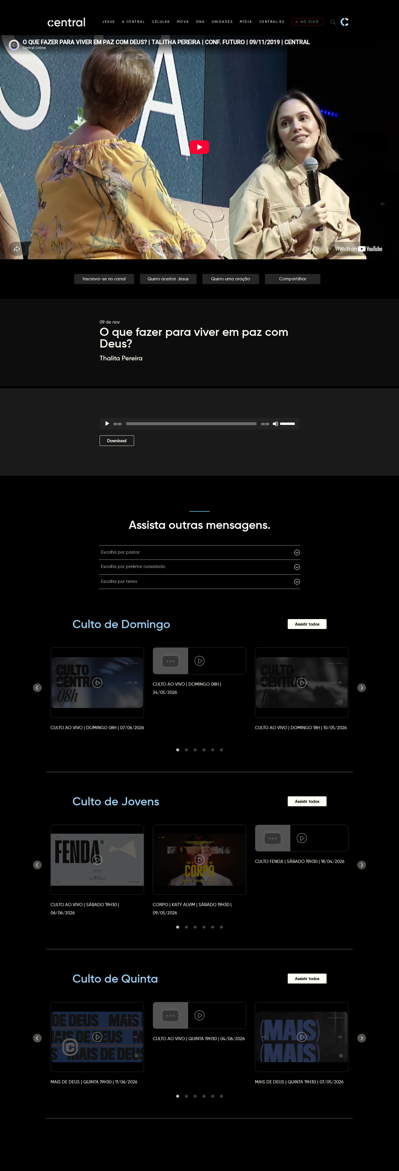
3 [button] (195, 750)
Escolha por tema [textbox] (119, 581)
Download (116, 440)
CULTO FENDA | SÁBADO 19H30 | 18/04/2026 (299, 861)
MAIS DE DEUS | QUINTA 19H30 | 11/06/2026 (94, 1082)
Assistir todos (307, 624)
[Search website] (333, 22)
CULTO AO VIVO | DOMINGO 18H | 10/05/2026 (301, 727)
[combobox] (199, 552)
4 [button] (204, 750)
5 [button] (213, 750)
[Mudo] (275, 424)
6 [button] (221, 750)
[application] (199, 424)
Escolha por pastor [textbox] (120, 552)
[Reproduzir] (107, 424)
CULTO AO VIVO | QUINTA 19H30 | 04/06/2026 (199, 1038)
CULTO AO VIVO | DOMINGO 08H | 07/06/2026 (97, 727)
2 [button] (186, 750)
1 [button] (178, 750)
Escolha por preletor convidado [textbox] (133, 566)
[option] (97, 684)
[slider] (288, 423)
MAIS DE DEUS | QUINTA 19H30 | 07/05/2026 (299, 1082)
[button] (104, 279)
